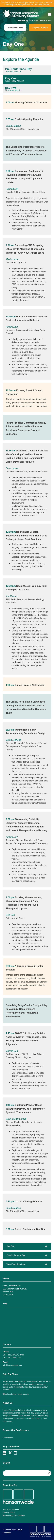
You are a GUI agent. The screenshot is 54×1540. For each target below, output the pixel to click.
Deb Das (10, 915)
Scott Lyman (12, 468)
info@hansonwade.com (12, 1365)
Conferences (8, 1437)
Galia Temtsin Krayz (16, 1119)
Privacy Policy (9, 1512)
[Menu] (48, 14)
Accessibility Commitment (14, 1515)
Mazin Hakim (12, 259)
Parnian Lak (12, 189)
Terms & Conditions (11, 1509)
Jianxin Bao (12, 1051)
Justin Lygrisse (13, 740)
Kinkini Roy (12, 837)
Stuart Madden (13, 126)
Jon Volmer (11, 596)
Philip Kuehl (12, 327)
